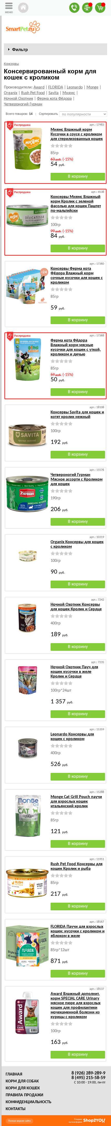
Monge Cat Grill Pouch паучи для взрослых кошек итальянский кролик (76, 801)
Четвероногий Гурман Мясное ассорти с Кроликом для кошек (76, 479)
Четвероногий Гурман (23, 104)
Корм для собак (22, 1081)
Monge (92, 87)
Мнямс (68, 93)
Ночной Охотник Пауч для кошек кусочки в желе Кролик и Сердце (74, 672)
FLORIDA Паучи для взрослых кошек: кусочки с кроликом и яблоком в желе (78, 931)
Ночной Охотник (18, 99)
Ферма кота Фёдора (54, 99)
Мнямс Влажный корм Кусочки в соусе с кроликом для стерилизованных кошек (77, 134)
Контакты (16, 1109)
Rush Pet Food (33, 93)
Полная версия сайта (19, 1121)
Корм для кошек (23, 1088)
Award (39, 87)
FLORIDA (55, 87)
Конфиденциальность (28, 1102)
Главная (14, 1074)
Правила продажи (24, 1095)
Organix (10, 93)
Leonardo (75, 87)
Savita (54, 93)
